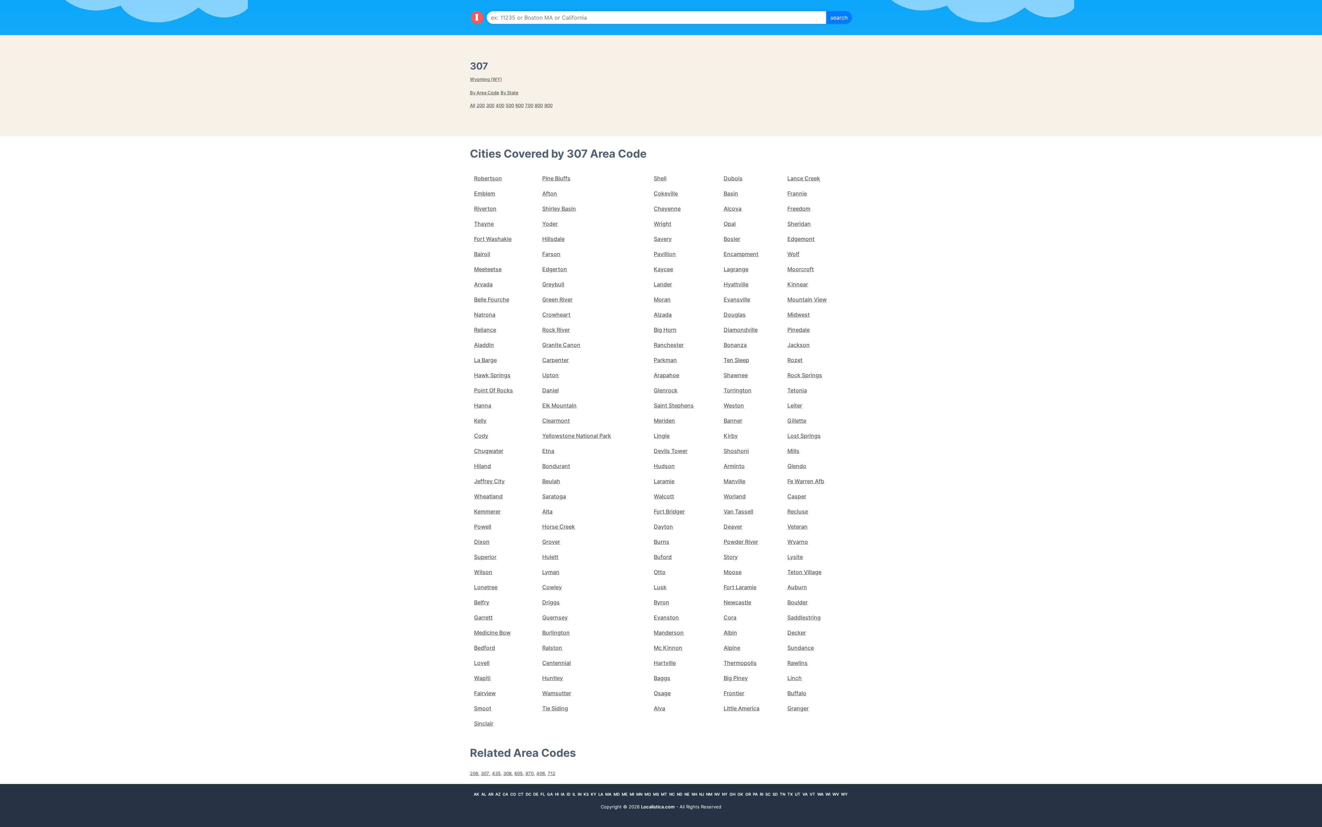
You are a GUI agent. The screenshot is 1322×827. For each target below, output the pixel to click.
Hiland (482, 466)
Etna (548, 450)
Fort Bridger (669, 511)
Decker (796, 632)
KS (586, 794)
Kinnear (797, 284)
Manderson (669, 632)
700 (529, 105)
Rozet (794, 360)
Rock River (556, 329)
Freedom (798, 208)
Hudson (664, 466)
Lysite (795, 556)
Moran (662, 299)
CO (513, 794)
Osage (662, 693)
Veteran (797, 526)
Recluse (797, 511)
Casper (796, 496)
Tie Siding (555, 708)
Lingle (662, 435)
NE (687, 794)
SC (767, 794)
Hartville (665, 662)
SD (775, 794)
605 (518, 773)
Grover (551, 541)
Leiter (794, 405)
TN (782, 794)
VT (812, 794)
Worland (735, 496)
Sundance (800, 647)
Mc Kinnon (668, 647)
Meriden (664, 420)
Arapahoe (666, 375)
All (472, 105)
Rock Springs (804, 375)
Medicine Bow (492, 632)
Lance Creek (803, 178)
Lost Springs (804, 435)
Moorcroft (800, 269)
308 (507, 773)
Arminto (734, 466)
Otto (659, 572)
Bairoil (482, 254)
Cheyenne (667, 208)
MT (664, 794)
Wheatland (488, 496)
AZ (498, 794)
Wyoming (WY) (486, 79)
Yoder (550, 223)
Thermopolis (740, 662)
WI (828, 794)
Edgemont (801, 238)
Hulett (550, 556)
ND (679, 794)
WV (835, 794)
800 (539, 105)
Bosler (732, 238)
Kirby (731, 435)
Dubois (733, 178)
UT (797, 794)
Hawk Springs (492, 375)
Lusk (660, 587)
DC (528, 794)
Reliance (485, 329)
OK (740, 794)
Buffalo (796, 693)
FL (543, 794)
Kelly (480, 420)
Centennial (556, 662)
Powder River (741, 541)
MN (639, 794)
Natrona (484, 314)
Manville (734, 481)
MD (616, 794)
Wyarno (797, 541)
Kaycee (663, 269)
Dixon (482, 541)
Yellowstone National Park (576, 435)
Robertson (488, 178)
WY (844, 794)
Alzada (663, 314)
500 (510, 105)
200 (480, 105)
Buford (663, 556)
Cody (481, 435)
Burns (661, 541)
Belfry (481, 602)
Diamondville (741, 329)
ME (625, 794)
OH (732, 794)
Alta (547, 511)
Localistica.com (658, 806)
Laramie (664, 481)
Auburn (797, 587)
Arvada (483, 284)
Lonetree (485, 587)
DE (535, 794)
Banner (733, 420)
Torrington (738, 390)
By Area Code (484, 92)
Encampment (741, 254)
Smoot (482, 708)
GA (550, 794)
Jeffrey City (489, 481)
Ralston (552, 647)
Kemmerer (487, 511)
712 (551, 773)
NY (724, 794)
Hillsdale (553, 238)
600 (519, 105)
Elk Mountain (559, 405)
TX (790, 794)
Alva (659, 708)
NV (717, 794)
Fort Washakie (493, 238)
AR (490, 794)
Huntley (552, 678)
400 (500, 105)
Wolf (793, 254)
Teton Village (804, 572)
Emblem (484, 193)
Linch (794, 678)
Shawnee (736, 375)
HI (557, 794)
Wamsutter (556, 693)
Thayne (484, 223)
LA (600, 794)
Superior (485, 556)
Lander (663, 284)
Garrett (483, 617)
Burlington (556, 632)
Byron (661, 602)
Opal (730, 223)
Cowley (552, 587)
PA (755, 794)
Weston (734, 405)
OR (748, 794)
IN (579, 794)
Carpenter (555, 360)
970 (529, 773)
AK (476, 794)
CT (521, 794)
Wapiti (482, 678)
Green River (557, 299)
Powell (482, 526)
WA (820, 794)
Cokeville (666, 193)
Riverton (485, 208)
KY (593, 794)
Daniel (550, 390)
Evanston (666, 617)
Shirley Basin (559, 208)
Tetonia (797, 390)
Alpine (732, 647)
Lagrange (736, 269)
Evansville (737, 299)
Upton (550, 375)
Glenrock (666, 390)
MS (656, 794)
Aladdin (484, 344)
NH (694, 794)
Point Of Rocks (493, 390)
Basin (731, 193)
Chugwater (488, 450)
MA (608, 794)
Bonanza (735, 344)
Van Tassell (738, 511)
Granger (798, 708)
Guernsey (555, 617)
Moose (733, 572)
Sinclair (483, 723)
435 (496, 773)
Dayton (663, 526)
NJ (701, 794)
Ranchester (669, 344)
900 (548, 105)
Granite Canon (561, 344)
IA (563, 794)
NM (709, 794)
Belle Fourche (491, 299)
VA (805, 794)
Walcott (664, 496)
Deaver (733, 526)
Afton (549, 193)
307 (485, 773)
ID (568, 794)
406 (540, 773)
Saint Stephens (674, 405)
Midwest (798, 314)
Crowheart (556, 314)
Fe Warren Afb (805, 481)
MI (632, 794)
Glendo (796, 466)
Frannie (797, 193)
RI (761, 794)
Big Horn (665, 329)
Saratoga (554, 496)
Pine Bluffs (556, 178)
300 (490, 105)
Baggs (662, 678)
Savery (663, 238)
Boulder (797, 602)
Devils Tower (671, 450)
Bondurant (556, 466)
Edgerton (554, 269)
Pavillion (665, 254)
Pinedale (798, 329)
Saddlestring (804, 617)
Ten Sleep (736, 360)
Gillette (796, 420)
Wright (662, 223)
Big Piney (736, 678)
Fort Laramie (740, 587)
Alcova (733, 208)
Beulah (551, 481)
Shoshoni (736, 450)
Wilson (483, 572)
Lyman (550, 572)
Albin (730, 632)
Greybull (553, 284)
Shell (660, 178)
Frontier (734, 693)
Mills (793, 450)
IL (574, 794)
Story (731, 556)
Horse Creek (558, 526)
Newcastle (737, 602)
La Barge (485, 360)
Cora (730, 617)
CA (505, 794)
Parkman (665, 360)
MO (647, 794)
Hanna (482, 405)
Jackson (798, 344)
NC (672, 794)
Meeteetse (488, 269)
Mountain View (807, 299)
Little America (741, 708)
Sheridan (799, 223)
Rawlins (797, 662)
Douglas (735, 314)
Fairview (485, 693)
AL (483, 794)
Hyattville (736, 284)
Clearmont (556, 420)
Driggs (551, 602)
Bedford (484, 647)
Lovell (482, 662)
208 (474, 773)
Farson (551, 254)
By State (509, 92)
